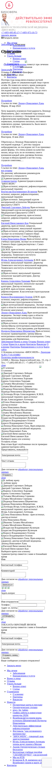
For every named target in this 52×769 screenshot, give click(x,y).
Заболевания (7, 44)
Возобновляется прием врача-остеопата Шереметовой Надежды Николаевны (30, 720)
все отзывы (6, 170)
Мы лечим (12, 43)
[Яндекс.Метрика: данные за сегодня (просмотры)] (45, 366)
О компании (13, 691)
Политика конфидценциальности (17, 357)
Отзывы (32, 341)
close (3, 365)
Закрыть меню (14, 665)
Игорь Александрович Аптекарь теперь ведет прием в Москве (29, 742)
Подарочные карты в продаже (27, 705)
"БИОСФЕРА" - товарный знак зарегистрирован (28, 737)
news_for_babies (20, 710)
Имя (3, 632)
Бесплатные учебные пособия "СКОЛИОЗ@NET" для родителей (30, 753)
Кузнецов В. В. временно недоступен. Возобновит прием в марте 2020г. (31, 761)
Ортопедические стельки (25, 707)
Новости (11, 702)
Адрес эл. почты (9, 608)
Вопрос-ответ (19, 58)
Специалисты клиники (15, 64)
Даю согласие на (9, 469)
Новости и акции (17, 344)
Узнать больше (14, 56)
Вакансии (41, 344)
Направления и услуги (24, 48)
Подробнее (6, 100)
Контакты (12, 77)
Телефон (5, 605)
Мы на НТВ (19, 757)
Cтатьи (16, 61)
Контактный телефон (11, 638)
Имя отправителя (9, 601)
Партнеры (18, 69)
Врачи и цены (21, 341)
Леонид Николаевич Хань (31, 103)
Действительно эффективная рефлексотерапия (27, 727)
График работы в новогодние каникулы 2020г (27, 714)
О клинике (18, 66)
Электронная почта (10, 644)
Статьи (4, 344)
